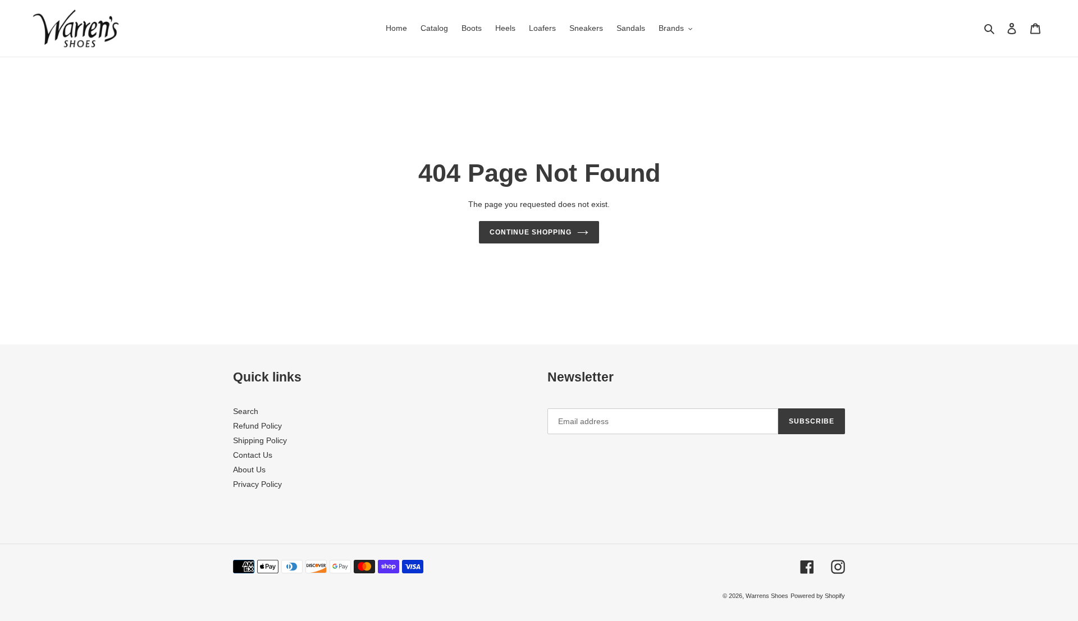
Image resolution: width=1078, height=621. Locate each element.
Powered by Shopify (818, 595)
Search (245, 411)
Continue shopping (530, 232)
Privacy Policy (257, 484)
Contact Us (252, 454)
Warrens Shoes (767, 595)
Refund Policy (257, 425)
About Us (249, 469)
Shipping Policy (260, 440)
